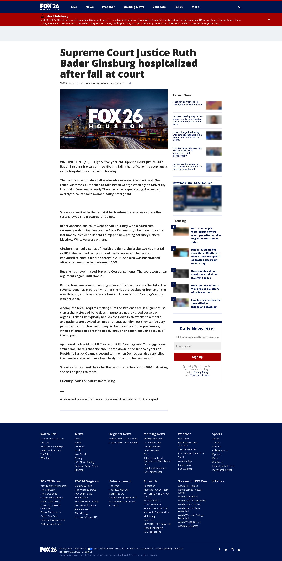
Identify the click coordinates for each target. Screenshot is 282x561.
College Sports (220, 450)
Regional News (120, 434)
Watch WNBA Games (189, 522)
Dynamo (216, 454)
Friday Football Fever (223, 466)
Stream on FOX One (192, 481)
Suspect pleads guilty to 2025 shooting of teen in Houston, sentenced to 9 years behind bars (188, 120)
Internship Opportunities (156, 512)
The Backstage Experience (123, 497)
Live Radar (183, 438)
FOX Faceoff (81, 497)
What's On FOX (152, 500)
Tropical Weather (187, 449)
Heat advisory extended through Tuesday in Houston (188, 103)
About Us (150, 481)
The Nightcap (47, 489)
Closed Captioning (153, 527)
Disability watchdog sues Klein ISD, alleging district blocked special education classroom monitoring (205, 256)
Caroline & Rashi (83, 485)
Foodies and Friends (85, 505)
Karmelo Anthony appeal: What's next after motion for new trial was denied (187, 166)
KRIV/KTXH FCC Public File (157, 523)
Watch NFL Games (188, 485)
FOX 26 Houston (67, 83)
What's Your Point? (50, 501)
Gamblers (217, 462)
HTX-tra (218, 481)
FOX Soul (45, 458)
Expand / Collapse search (240, 7)
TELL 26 (44, 442)
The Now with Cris (119, 489)
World (78, 450)
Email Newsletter (153, 504)
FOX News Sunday (84, 462)
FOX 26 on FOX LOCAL (52, 438)
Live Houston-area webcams (188, 444)
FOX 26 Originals (87, 481)
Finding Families (152, 446)
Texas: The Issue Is (50, 512)
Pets (146, 454)
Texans (216, 442)
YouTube (45, 454)
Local (78, 438)
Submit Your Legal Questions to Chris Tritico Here (157, 461)
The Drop (114, 485)
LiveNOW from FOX (50, 450)
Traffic (181, 457)
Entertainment (120, 481)
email (239, 549)
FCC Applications (152, 531)
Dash (215, 458)
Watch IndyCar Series (189, 504)
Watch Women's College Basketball (191, 517)
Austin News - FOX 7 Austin (123, 442)
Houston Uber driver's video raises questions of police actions (205, 289)
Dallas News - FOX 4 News (123, 438)
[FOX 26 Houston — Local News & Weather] (51, 7)
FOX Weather (185, 468)
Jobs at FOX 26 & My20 (156, 508)
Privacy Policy (201, 372)
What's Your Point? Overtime (50, 507)
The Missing (81, 513)
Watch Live (48, 434)
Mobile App (150, 516)
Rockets (216, 446)
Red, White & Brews (85, 489)
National (79, 446)
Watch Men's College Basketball (189, 510)
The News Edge (48, 493)
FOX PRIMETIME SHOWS (122, 501)
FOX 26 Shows (50, 481)
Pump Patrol (184, 465)
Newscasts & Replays (51, 446)
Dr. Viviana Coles (152, 442)
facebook (219, 549)
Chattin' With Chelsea (51, 497)
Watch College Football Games (190, 491)
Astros (215, 438)
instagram (232, 549)
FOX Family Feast (153, 471)
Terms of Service (199, 375)
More (195, 7)
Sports (217, 434)
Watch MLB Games (188, 496)
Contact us (149, 485)
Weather (184, 434)
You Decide (81, 454)
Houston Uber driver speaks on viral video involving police (204, 274)
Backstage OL (116, 493)
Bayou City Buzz (49, 516)
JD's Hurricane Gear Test (191, 453)
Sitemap (79, 469)
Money (78, 458)
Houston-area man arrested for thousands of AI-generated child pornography (187, 152)
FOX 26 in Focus (83, 493)
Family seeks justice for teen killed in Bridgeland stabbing (206, 303)
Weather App (185, 461)
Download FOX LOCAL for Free (192, 183)
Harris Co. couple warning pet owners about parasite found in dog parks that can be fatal (206, 235)
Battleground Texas (50, 523)
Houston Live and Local (52, 520)
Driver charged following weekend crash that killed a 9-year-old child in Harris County (187, 136)
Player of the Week (222, 469)
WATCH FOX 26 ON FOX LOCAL (156, 495)
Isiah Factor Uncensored (53, 485)
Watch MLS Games (188, 525)
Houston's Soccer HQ (86, 517)
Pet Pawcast (81, 509)
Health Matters (151, 450)
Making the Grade (153, 438)
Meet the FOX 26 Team (156, 489)
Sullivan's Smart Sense (86, 466)
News (80, 83)
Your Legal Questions (155, 467)
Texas (78, 442)
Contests (114, 505)
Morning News (154, 434)
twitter (225, 549)
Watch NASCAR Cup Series (192, 500)
